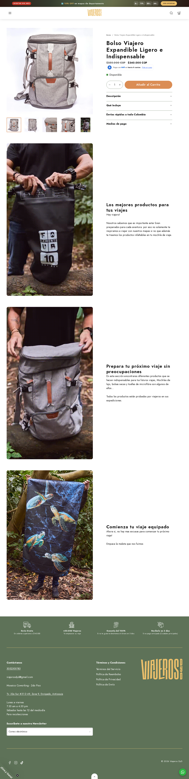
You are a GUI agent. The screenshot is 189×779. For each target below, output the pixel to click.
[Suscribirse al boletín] (90, 732)
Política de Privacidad (108, 679)
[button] (10, 13)
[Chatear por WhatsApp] (182, 772)
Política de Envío (105, 684)
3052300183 (14, 668)
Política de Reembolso (108, 674)
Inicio (108, 35)
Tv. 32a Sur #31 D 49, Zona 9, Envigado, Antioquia (35, 694)
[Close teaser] (17, 775)
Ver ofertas (169, 3)
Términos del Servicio (108, 669)
